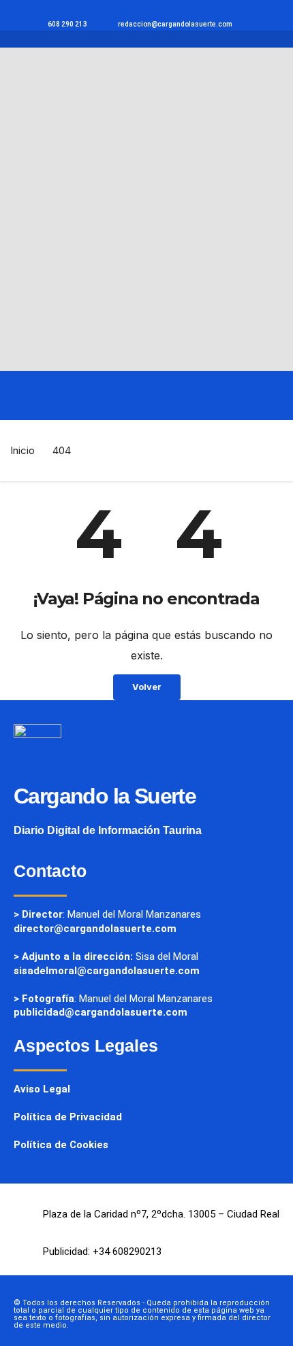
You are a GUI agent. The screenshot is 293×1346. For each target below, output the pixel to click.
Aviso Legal (42, 1089)
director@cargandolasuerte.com (95, 928)
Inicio (22, 450)
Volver (146, 687)
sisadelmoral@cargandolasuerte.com (107, 971)
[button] (29, 395)
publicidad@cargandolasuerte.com (100, 1012)
